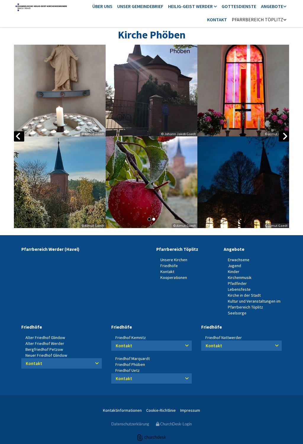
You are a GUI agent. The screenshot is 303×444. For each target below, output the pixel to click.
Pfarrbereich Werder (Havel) (50, 249)
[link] (192, 6)
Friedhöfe (31, 327)
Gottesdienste (239, 6)
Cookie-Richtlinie (161, 410)
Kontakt (217, 19)
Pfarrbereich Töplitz (257, 19)
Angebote (272, 6)
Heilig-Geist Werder (191, 6)
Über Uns (102, 6)
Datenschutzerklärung (130, 424)
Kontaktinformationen (122, 410)
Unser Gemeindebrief (140, 6)
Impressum (190, 410)
